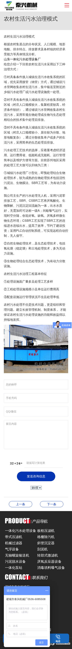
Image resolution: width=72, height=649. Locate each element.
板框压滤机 (46, 530)
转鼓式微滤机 (47, 554)
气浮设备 (12, 548)
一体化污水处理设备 (20, 530)
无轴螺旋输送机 (17, 554)
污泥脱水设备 (15, 561)
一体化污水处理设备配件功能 (20, 504)
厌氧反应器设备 (49, 561)
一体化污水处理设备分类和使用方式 (51, 504)
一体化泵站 (13, 567)
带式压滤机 (13, 536)
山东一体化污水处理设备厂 (22, 59)
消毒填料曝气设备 (51, 567)
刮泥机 (42, 548)
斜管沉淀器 (46, 542)
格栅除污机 (46, 536)
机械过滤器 (13, 542)
